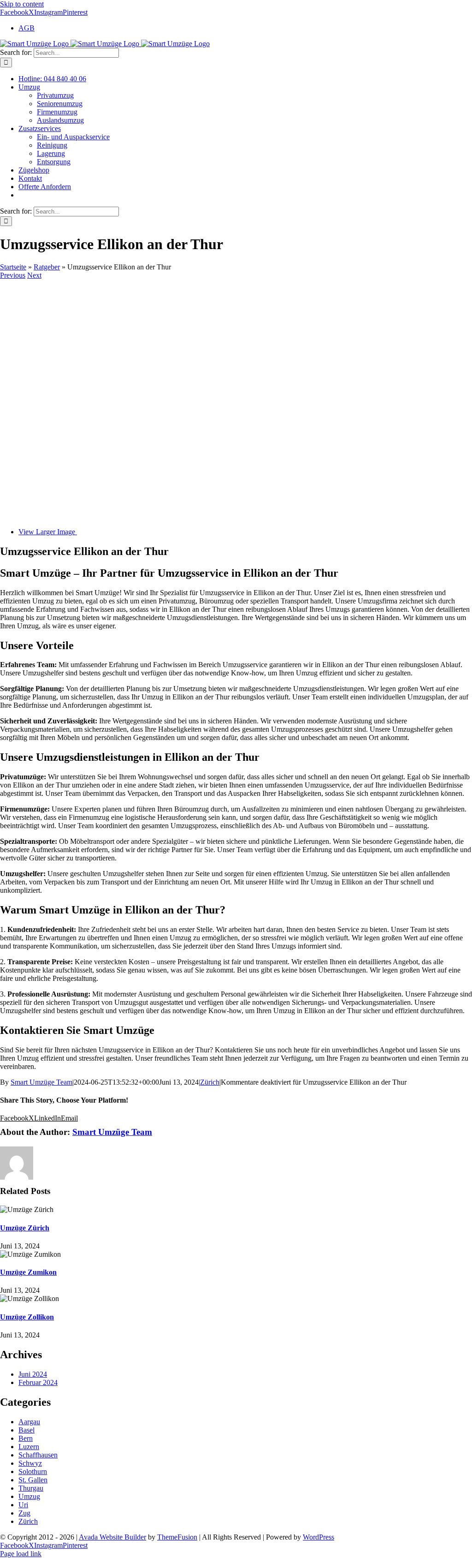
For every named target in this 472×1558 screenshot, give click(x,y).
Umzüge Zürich (24, 1228)
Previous (12, 275)
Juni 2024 (32, 1374)
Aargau (29, 1422)
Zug (24, 1513)
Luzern (28, 1447)
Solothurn (32, 1471)
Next (34, 275)
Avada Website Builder (112, 1537)
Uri (23, 1505)
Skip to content (22, 4)
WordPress (318, 1537)
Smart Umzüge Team (41, 1082)
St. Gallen (32, 1480)
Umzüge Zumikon (28, 1272)
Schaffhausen (38, 1455)
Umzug (29, 1496)
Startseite (13, 267)
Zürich (209, 1082)
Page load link (20, 1554)
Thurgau (30, 1488)
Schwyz (30, 1463)
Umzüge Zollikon (27, 1317)
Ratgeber (47, 267)
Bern (25, 1438)
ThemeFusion (177, 1537)
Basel (26, 1430)
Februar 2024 (38, 1382)
